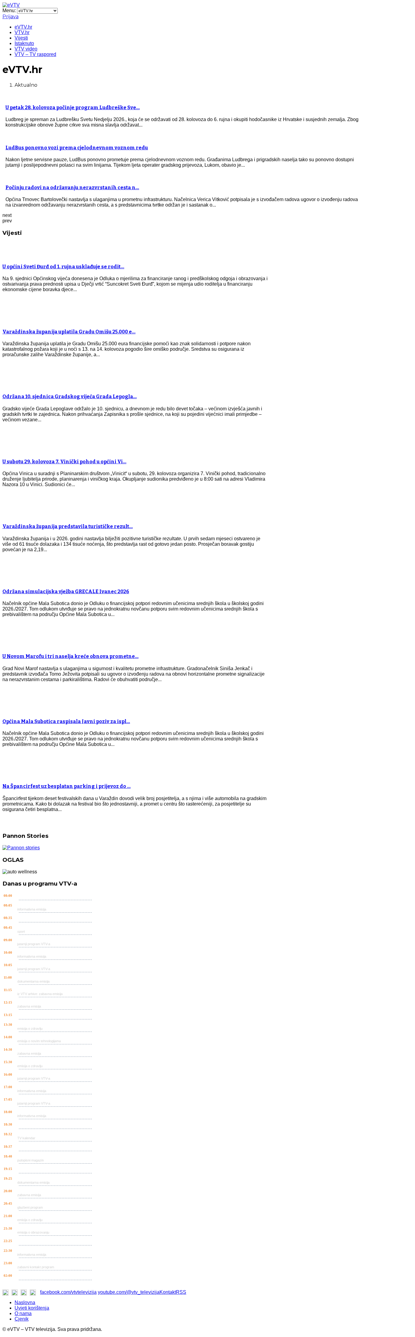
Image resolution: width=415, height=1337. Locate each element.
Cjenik (22, 1318)
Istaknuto (24, 43)
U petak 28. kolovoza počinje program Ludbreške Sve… (72, 107)
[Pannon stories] (21, 847)
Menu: (9, 10)
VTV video (26, 48)
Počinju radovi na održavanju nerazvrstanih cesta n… (72, 187)
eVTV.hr (23, 27)
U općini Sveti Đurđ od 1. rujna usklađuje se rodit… (63, 267)
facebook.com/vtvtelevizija (68, 1292)
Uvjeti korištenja (32, 1308)
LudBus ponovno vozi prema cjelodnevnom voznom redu (76, 148)
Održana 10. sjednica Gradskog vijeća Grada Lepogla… (69, 396)
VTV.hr (22, 32)
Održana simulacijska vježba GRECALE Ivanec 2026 (65, 591)
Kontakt (167, 1292)
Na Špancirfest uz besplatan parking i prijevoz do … (66, 786)
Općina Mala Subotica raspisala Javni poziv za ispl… (66, 721)
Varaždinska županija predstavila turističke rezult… (67, 526)
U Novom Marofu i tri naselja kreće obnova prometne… (70, 656)
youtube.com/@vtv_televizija (128, 1292)
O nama (23, 1313)
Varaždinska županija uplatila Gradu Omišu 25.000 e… (68, 332)
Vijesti (21, 37)
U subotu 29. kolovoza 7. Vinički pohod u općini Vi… (64, 462)
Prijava (10, 16)
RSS (181, 1292)
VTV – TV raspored (35, 54)
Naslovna (25, 1302)
